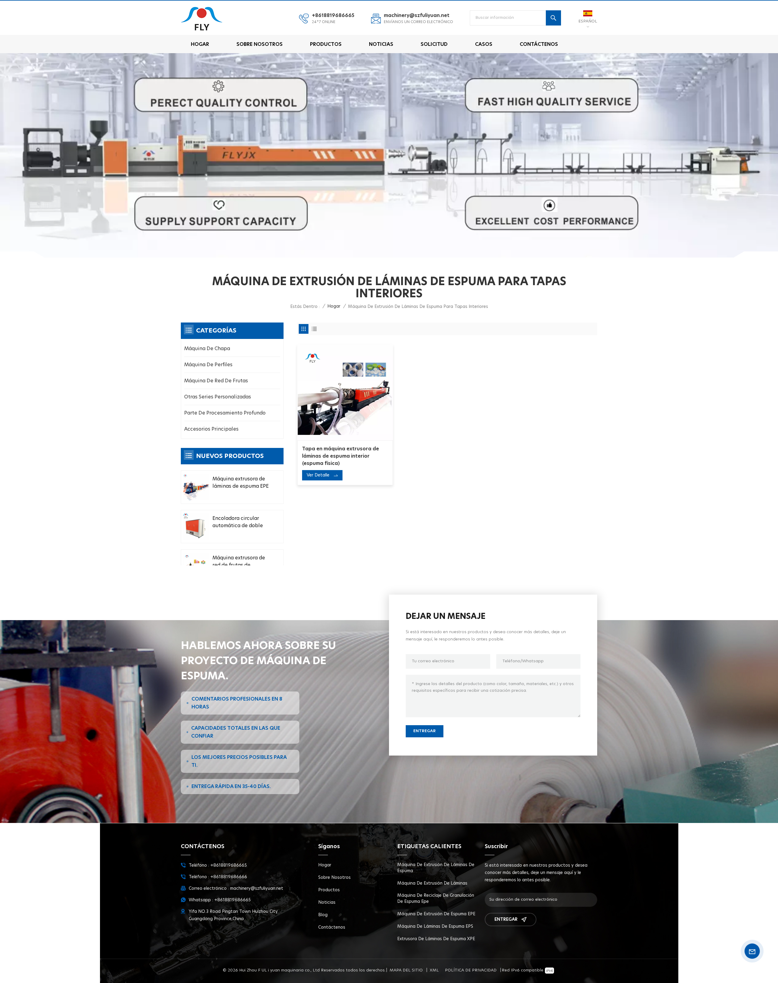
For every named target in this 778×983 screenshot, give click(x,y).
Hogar (200, 44)
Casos (483, 44)
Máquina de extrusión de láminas (432, 883)
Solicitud (434, 44)
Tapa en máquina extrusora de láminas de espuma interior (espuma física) (340, 456)
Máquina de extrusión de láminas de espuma (435, 868)
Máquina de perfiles (208, 364)
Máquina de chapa (207, 348)
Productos (326, 44)
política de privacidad (471, 970)
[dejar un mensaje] (752, 951)
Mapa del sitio (406, 970)
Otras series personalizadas (217, 396)
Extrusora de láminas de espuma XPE (436, 939)
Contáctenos (539, 44)
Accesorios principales (211, 429)
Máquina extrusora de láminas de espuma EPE (240, 482)
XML (434, 970)
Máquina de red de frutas (216, 380)
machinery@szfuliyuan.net (416, 15)
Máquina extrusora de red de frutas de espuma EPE (238, 562)
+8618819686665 (333, 15)
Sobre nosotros (259, 44)
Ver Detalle (318, 475)
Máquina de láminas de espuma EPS (435, 926)
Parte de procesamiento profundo (225, 413)
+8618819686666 (228, 877)
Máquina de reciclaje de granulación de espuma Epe (435, 898)
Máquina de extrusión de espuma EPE (436, 914)
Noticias (381, 44)
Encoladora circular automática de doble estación (237, 522)
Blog (323, 915)
